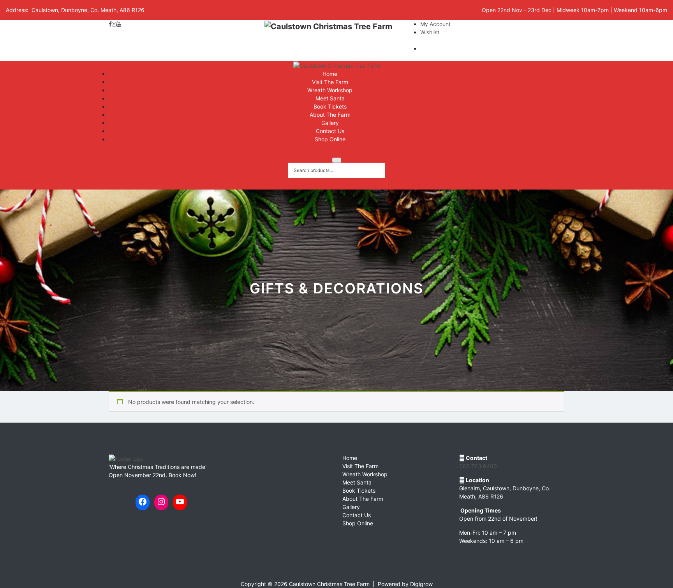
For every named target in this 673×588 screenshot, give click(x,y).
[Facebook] (110, 24)
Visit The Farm (330, 82)
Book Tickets (330, 106)
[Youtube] (118, 24)
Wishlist (429, 32)
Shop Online (330, 139)
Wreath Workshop (329, 90)
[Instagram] (114, 24)
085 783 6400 (478, 466)
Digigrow (421, 584)
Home (329, 73)
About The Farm (330, 114)
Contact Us (330, 131)
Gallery (330, 122)
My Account (435, 24)
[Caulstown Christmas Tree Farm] (328, 40)
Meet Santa (330, 98)
